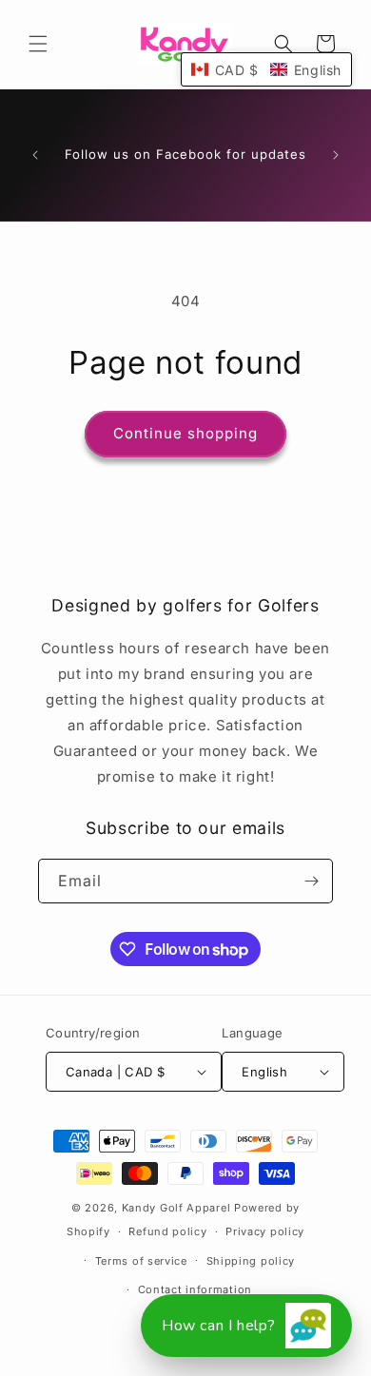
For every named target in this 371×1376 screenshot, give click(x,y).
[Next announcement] (336, 155)
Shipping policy (251, 1261)
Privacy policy (264, 1231)
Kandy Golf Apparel (176, 1207)
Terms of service (141, 1261)
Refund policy (167, 1231)
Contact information (195, 1289)
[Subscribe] (311, 881)
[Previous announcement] (35, 155)
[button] (38, 44)
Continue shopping (185, 433)
